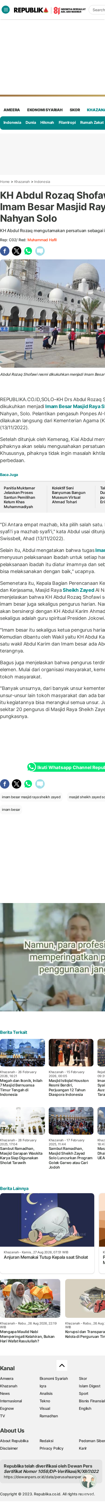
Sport (83, 1393)
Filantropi (67, 122)
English (85, 1408)
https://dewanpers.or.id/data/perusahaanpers (43, 1477)
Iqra (43, 1386)
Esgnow (7, 1408)
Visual (45, 1408)
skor (75, 109)
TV (2, 1416)
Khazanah (22, 181)
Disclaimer (9, 1448)
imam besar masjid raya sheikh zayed (31, 797)
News (5, 1393)
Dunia (31, 122)
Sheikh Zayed (78, 590)
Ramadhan (49, 1416)
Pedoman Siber (92, 1440)
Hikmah (47, 122)
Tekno (45, 1401)
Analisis (46, 1393)
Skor (83, 1378)
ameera (12, 109)
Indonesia (12, 122)
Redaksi (47, 1440)
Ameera (6, 1378)
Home (5, 181)
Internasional (11, 1401)
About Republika (14, 1440)
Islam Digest (89, 1386)
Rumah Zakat (92, 122)
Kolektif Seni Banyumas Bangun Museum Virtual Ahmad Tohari (69, 495)
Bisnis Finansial (92, 1401)
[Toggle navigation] (5, 9)
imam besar (11, 809)
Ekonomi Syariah (45, 109)
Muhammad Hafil (42, 239)
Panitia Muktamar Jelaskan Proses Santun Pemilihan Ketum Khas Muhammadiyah (19, 497)
